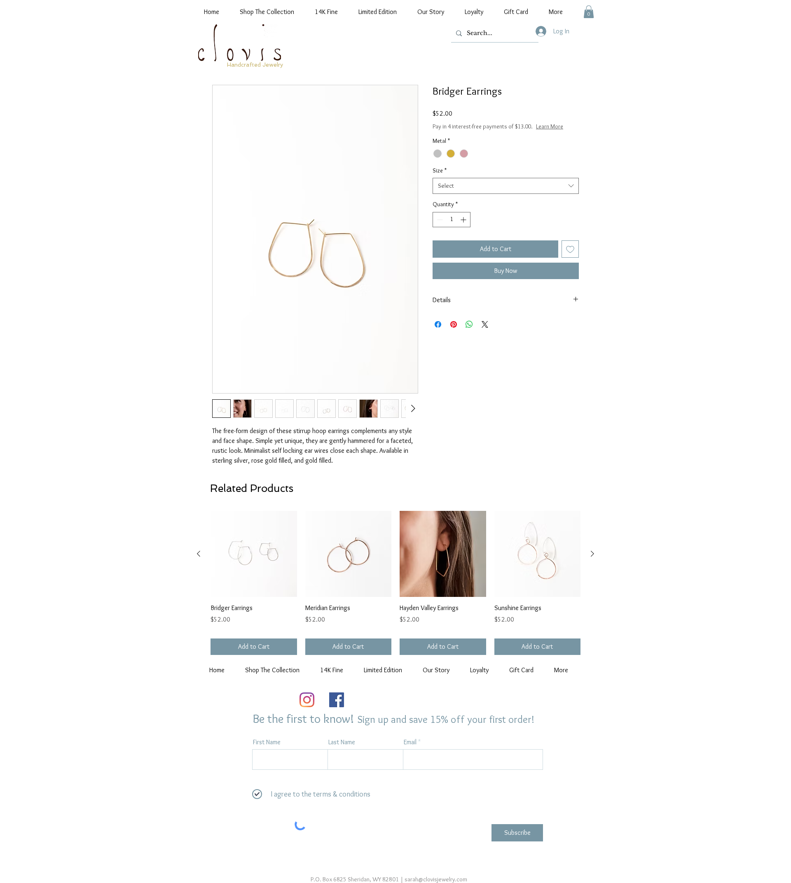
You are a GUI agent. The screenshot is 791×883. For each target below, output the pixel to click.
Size (440, 170)
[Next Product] (592, 554)
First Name (267, 742)
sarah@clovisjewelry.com (436, 879)
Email (410, 742)
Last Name (341, 742)
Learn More (549, 126)
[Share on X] (485, 324)
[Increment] (464, 219)
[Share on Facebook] (438, 324)
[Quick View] (254, 554)
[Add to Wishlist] (570, 249)
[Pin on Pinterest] (454, 324)
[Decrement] (439, 219)
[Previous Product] (199, 554)
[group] (395, 582)
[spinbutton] (451, 219)
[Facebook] (336, 699)
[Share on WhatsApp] (469, 324)
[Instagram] (307, 699)
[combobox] (506, 186)
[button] (588, 11)
